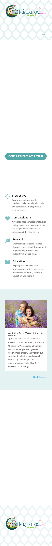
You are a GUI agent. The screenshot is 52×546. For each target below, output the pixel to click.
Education (35, 338)
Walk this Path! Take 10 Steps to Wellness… (25, 334)
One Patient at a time (25, 156)
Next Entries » (40, 377)
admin (14, 338)
